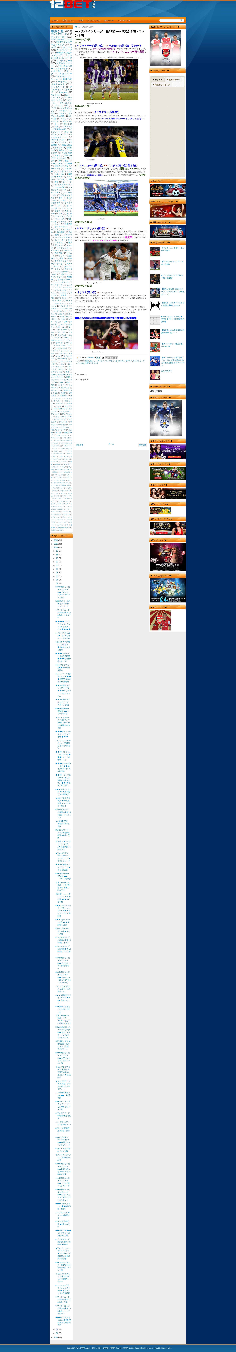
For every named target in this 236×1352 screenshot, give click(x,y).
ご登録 (80, 20)
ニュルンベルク (61, 348)
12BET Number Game (131, 1348)
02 (57, 1330)
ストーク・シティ (63, 240)
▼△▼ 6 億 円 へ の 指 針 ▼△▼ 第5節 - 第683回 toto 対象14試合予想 (62, 722)
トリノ (61, 256)
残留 (67, 372)
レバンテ (63, 293)
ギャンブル (67, 121)
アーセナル (62, 81)
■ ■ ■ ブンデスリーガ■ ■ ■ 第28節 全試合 (63, 667)
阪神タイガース (65, 280)
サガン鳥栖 (67, 153)
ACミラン (56, 95)
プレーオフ (61, 332)
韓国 (56, 126)
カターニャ (61, 327)
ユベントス (55, 98)
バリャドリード (61, 329)
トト (57, 124)
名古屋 (69, 214)
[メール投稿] (103, 357)
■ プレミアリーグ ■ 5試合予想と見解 (63, 1115)
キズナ (63, 493)
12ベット (93, 361)
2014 (56, 547)
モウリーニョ (56, 390)
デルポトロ (63, 422)
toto (66, 95)
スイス (60, 206)
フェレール (66, 514)
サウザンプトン (65, 171)
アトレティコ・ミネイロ (63, 398)
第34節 (58, 432)
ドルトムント (58, 84)
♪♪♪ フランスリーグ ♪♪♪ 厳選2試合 (62, 1215)
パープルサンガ (56, 514)
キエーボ (68, 343)
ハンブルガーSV (61, 272)
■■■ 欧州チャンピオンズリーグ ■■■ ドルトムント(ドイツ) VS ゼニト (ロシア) (63, 977)
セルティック (59, 303)
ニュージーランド (66, 448)
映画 (60, 530)
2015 (56, 544)
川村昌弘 (54, 530)
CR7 (55, 382)
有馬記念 (63, 395)
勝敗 (66, 161)
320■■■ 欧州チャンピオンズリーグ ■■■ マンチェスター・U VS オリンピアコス (63, 1032)
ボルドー (54, 319)
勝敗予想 (57, 31)
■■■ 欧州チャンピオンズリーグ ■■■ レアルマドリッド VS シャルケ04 (62, 1058)
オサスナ (129, 361)
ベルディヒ (60, 519)
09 (57, 562)
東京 (56, 182)
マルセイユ (59, 243)
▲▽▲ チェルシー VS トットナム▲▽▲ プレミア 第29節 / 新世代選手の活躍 (62, 1253)
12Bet (87, 361)
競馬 (57, 235)
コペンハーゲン (67, 496)
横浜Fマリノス (61, 166)
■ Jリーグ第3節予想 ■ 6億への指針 (62, 1131)
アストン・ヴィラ (63, 216)
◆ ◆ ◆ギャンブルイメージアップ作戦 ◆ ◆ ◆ (63, 734)
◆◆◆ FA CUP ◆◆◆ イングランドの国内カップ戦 (63, 1233)
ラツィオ (60, 179)
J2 (60, 161)
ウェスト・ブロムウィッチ (61, 308)
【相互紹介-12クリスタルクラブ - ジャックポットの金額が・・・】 (172, 291)
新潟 (60, 198)
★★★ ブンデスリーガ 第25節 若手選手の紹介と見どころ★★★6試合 (63, 1072)
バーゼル (60, 364)
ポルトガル (59, 174)
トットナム (67, 208)
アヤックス (55, 414)
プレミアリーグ (93, 20)
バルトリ (56, 451)
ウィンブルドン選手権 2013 (60, 485)
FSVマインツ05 (57, 140)
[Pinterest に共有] (116, 357)
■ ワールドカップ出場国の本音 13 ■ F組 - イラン (63, 940)
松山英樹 (60, 232)
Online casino (55, 438)
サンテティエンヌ (57, 314)
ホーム (55, 20)
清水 (70, 232)
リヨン (63, 319)
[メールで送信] (106, 357)
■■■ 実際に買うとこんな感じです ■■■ (62, 1009)
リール (66, 337)
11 (57, 555)
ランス (59, 406)
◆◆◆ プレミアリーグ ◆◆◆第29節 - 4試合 (63, 1206)
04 (57, 580)
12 (57, 551)
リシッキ (64, 461)
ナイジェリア (62, 248)
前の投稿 (142, 445)
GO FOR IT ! (166, 371)
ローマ (61, 113)
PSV (52, 385)
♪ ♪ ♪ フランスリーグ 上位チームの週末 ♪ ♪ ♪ (63, 989)
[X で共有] (111, 357)
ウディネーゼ (56, 264)
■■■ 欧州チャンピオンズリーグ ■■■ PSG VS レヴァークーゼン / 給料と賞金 (63, 1169)
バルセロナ (80, 363)
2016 (56, 540)
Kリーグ (63, 467)
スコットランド (60, 345)
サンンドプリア (58, 498)
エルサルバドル (67, 446)
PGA (68, 382)
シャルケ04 (59, 187)
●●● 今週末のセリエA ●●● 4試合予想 (62, 1095)
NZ (69, 467)
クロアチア (55, 203)
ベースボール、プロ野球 (61, 163)
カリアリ (68, 301)
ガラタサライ (62, 359)
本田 (62, 258)
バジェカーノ (64, 316)
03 (57, 584)
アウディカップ (58, 475)
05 (57, 576)
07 (57, 569)
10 (57, 558)
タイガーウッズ (60, 419)
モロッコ (67, 459)
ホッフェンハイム (65, 335)
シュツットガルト (63, 237)
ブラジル (58, 105)
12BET (105, 1348)
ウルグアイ (55, 169)
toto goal (63, 92)
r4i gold (157, 1348)
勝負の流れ (67, 145)
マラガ (57, 337)
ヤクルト (68, 250)
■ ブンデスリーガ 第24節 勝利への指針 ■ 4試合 (63, 1242)
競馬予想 (68, 224)
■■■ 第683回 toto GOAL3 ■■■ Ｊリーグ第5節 (62, 711)
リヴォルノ (65, 427)
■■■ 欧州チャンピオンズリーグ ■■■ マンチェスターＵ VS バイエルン (62, 592)
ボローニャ (65, 387)
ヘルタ (54, 274)
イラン (63, 222)
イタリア (64, 119)
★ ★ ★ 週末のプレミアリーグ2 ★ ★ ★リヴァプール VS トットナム (63, 690)
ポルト (53, 353)
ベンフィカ (60, 403)
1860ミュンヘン (63, 435)
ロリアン (68, 406)
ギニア (55, 448)
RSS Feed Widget (167, 173)
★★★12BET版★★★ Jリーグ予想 (62, 824)
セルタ (69, 285)
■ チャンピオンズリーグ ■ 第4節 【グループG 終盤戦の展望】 (172, 319)
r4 (152, 1348)
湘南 (70, 258)
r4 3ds (162, 1348)
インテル (54, 121)
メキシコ (64, 200)
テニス (63, 134)
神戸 (70, 243)
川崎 (70, 179)
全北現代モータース (64, 527)
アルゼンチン (66, 103)
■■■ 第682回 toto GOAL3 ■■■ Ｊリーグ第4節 (63, 876)
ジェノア (54, 229)
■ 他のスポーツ (173, 80)
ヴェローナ (64, 306)
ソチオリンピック (64, 501)
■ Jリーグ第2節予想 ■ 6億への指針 (62, 1224)
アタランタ (62, 298)
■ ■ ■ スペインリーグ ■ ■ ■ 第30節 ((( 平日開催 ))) (63, 792)
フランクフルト (60, 290)
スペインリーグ (138, 361)
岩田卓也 (58, 464)
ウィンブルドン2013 (64, 417)
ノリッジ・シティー (63, 287)
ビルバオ (55, 250)
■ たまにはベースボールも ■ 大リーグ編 (62, 931)
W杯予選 (58, 253)
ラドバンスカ (62, 522)
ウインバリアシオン (57, 488)
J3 (71, 395)
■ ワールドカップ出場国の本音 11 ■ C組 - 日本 (63, 1299)
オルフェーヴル (65, 490)
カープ (67, 311)
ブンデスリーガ (64, 60)
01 (57, 1333)
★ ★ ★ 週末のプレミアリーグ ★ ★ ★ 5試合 (62, 702)
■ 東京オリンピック (161, 85)
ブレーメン (65, 351)
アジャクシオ (64, 411)
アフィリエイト (124, 20)
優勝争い (64, 295)
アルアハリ (58, 477)
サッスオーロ (56, 285)
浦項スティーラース (58, 430)
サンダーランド (61, 227)
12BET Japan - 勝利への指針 (90, 1348)
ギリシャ (58, 245)
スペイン (62, 142)
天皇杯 (63, 393)
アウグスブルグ (61, 261)
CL (67, 105)
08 (57, 565)
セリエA (67, 47)
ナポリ (57, 156)
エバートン (67, 182)
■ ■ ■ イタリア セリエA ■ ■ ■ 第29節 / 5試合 (62, 922)
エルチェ (121, 361)
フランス (68, 124)
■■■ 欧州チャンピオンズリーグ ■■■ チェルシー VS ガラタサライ (62, 963)
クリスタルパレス (63, 185)
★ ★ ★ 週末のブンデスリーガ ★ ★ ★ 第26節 (62, 867)
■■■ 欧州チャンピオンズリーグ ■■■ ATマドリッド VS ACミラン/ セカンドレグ (63, 1194)
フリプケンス (55, 517)
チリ (64, 190)
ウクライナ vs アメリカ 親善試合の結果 (63, 1157)
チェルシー (65, 74)
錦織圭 (61, 150)
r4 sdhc (168, 1348)
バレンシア (59, 219)
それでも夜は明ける (65, 472)
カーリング (54, 493)
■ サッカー (158, 80)
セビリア (58, 148)
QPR (65, 322)
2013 (56, 1337)
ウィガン (57, 401)
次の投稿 (79, 445)
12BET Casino (115, 1348)
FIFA (61, 382)
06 (57, 573)
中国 (60, 214)
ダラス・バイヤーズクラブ (59, 504)
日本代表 (67, 79)
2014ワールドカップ (61, 39)
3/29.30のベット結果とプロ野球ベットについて (62, 603)
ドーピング (66, 511)
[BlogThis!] (108, 357)
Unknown (90, 357)
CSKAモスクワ (56, 340)
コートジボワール (62, 282)
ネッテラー (109, 20)
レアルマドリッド (91, 363)
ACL (52, 298)
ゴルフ (57, 211)
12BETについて (68, 20)
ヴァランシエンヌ (62, 525)
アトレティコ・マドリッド (107, 361)
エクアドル (58, 311)
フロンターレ (63, 456)
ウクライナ (61, 385)
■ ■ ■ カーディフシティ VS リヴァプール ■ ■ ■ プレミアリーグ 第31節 (63, 910)
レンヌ (58, 356)
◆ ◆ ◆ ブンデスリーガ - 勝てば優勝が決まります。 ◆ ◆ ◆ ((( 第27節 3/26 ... (63, 780)
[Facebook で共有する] (114, 357)
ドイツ (54, 108)
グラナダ (68, 269)
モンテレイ (54, 461)
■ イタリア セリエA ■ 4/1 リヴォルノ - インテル (62, 635)
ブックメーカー (59, 37)
